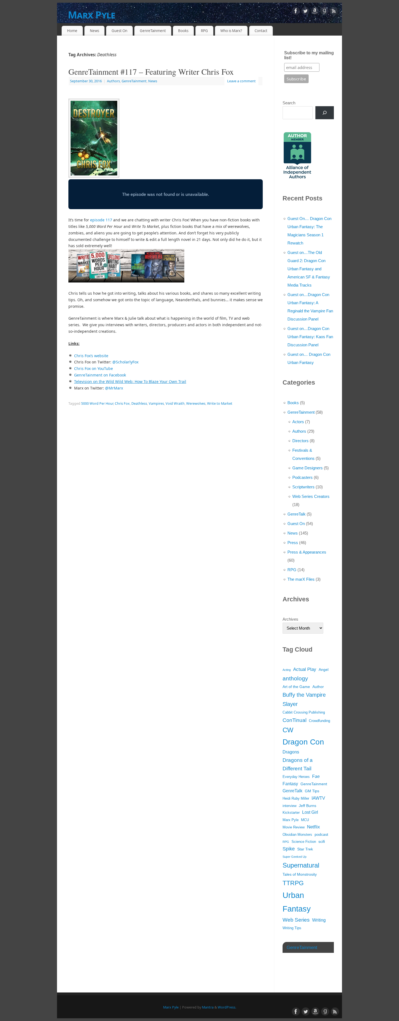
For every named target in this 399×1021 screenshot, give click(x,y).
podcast (321, 834)
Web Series (296, 920)
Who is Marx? (231, 30)
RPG (204, 30)
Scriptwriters (303, 487)
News (94, 30)
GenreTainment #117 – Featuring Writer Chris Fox (151, 71)
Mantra (208, 1007)
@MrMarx (114, 388)
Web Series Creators (311, 496)
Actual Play (304, 669)
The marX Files (301, 579)
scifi (321, 841)
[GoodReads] (324, 12)
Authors (113, 81)
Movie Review (294, 827)
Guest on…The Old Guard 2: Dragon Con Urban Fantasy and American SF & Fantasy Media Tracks (308, 268)
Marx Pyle (91, 14)
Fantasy (290, 783)
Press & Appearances (306, 552)
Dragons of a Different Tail (298, 764)
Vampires (156, 403)
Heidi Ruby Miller (296, 798)
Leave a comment (241, 81)
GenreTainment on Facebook (100, 375)
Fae (316, 776)
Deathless (139, 403)
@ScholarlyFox (125, 362)
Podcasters (302, 477)
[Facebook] (296, 12)
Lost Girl (310, 812)
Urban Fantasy (297, 902)
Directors (300, 440)
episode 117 (101, 219)
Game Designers (307, 468)
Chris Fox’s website (91, 355)
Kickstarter (291, 813)
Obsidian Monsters (297, 835)
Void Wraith (175, 403)
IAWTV (318, 798)
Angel (323, 669)
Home (72, 30)
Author (318, 686)
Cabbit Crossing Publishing (304, 712)
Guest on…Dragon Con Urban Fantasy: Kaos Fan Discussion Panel (310, 336)
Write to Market (219, 403)
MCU (305, 820)
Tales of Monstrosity (300, 874)
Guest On (119, 30)
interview (289, 806)
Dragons (291, 752)
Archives (290, 619)
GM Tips (312, 791)
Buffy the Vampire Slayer (304, 699)
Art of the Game (296, 686)
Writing (319, 920)
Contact (261, 30)
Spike (289, 849)
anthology (295, 678)
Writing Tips (292, 928)
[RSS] (334, 12)
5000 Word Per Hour (97, 403)
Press (292, 542)
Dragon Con (303, 742)
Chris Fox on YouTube (93, 368)
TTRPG (293, 883)
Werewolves (195, 403)
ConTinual (294, 720)
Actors (298, 421)
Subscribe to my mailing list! (309, 55)
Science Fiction (304, 842)
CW (288, 730)
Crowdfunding (319, 721)
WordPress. (227, 1007)
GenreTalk (296, 514)
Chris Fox (122, 403)
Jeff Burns (307, 805)
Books (183, 30)
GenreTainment (153, 30)
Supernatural (301, 865)
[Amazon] (315, 12)
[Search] (324, 112)
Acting (287, 669)
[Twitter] (305, 12)
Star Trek (305, 849)
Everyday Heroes (296, 777)
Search (289, 102)
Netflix (313, 827)
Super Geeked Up (294, 856)
